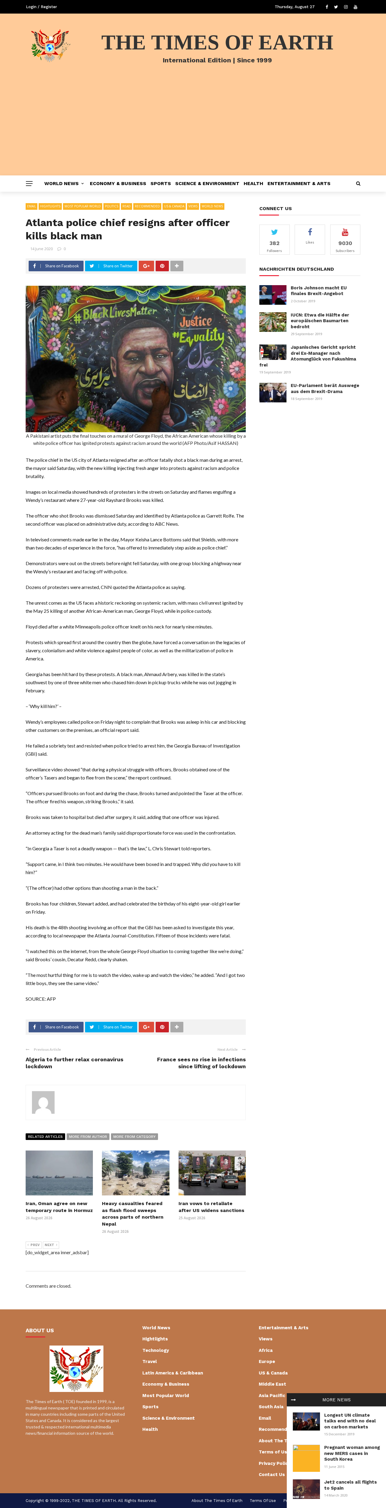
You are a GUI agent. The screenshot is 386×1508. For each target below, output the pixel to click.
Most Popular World (83, 206)
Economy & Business (118, 183)
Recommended (147, 206)
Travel (149, 1361)
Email (31, 206)
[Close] (293, 1399)
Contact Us (272, 1474)
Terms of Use (274, 1452)
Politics (111, 206)
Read (126, 206)
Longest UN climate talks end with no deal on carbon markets (350, 1421)
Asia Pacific (272, 1395)
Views (193, 206)
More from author (88, 1137)
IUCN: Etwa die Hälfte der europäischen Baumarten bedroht (320, 320)
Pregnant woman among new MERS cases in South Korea (352, 1453)
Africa (266, 1350)
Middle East (272, 1384)
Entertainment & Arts (299, 183)
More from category (134, 1137)
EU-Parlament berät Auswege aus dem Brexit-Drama (325, 388)
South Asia (271, 1406)
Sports (160, 183)
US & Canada (174, 206)
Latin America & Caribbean (172, 1373)
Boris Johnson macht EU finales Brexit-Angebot (319, 291)
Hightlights (50, 206)
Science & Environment (207, 183)
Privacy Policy (274, 1463)
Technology (155, 1350)
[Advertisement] (193, 130)
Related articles (45, 1137)
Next (49, 1245)
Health (253, 183)
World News (61, 183)
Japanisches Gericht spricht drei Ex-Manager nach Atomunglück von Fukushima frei (307, 356)
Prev (35, 1245)
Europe (267, 1361)
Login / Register (41, 7)
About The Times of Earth (216, 1500)
